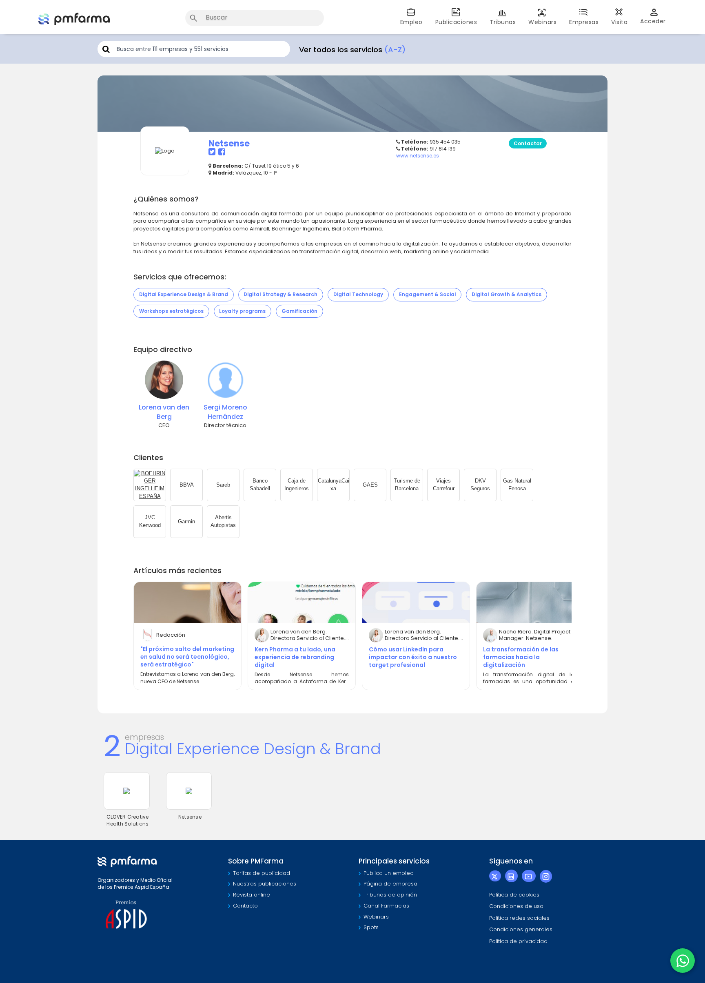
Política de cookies (514, 895)
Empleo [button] (411, 22)
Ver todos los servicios (352, 49)
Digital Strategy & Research (280, 294)
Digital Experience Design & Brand (183, 294)
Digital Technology (358, 294)
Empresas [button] (584, 22)
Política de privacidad (518, 941)
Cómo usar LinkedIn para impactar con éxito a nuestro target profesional (413, 657)
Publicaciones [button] (456, 22)
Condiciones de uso (516, 906)
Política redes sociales (519, 918)
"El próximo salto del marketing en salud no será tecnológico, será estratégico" (187, 657)
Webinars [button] (542, 22)
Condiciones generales (520, 929)
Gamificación (299, 311)
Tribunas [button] (503, 22)
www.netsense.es (417, 155)
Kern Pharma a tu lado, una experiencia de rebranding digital (295, 657)
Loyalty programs (242, 311)
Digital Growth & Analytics (506, 294)
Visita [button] (619, 22)
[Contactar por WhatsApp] (682, 960)
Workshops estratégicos (171, 311)
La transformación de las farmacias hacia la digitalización (521, 657)
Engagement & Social (427, 294)
